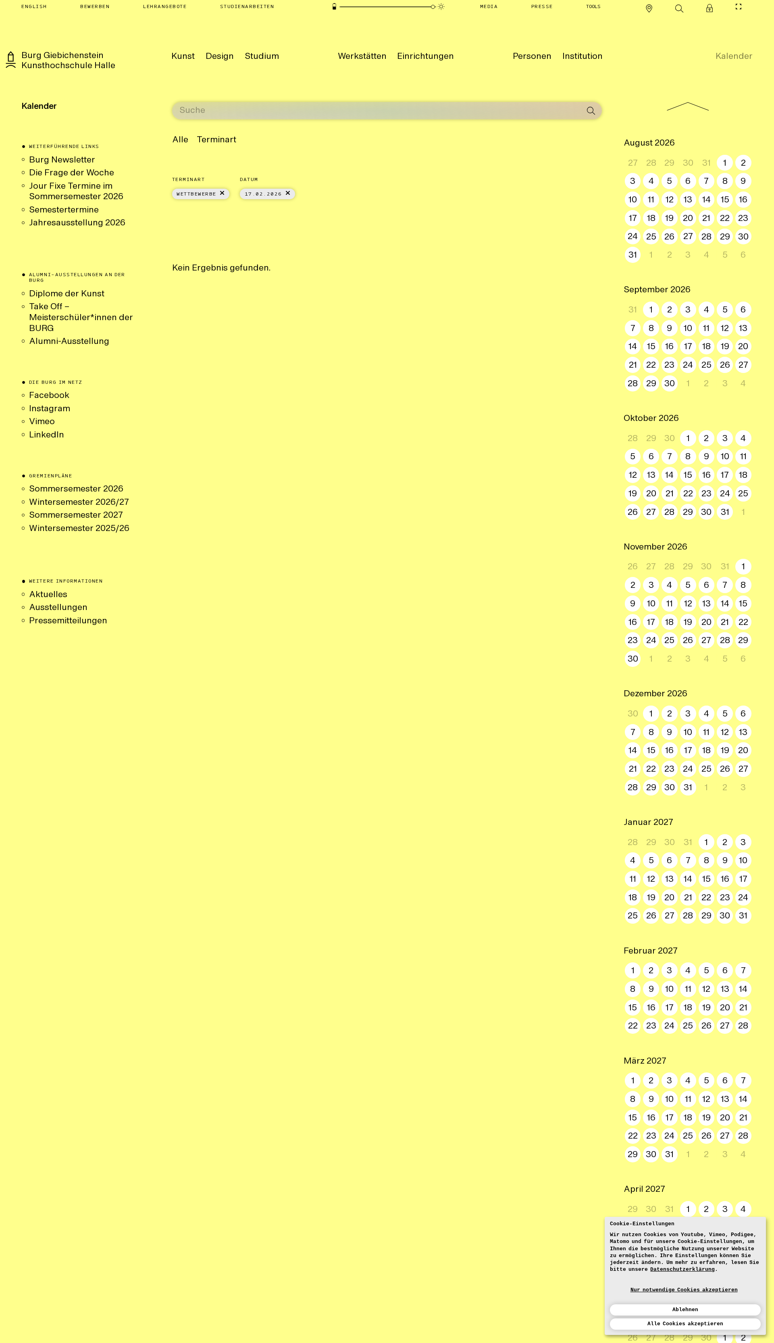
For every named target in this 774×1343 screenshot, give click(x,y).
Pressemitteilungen (68, 621)
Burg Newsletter (62, 160)
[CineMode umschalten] (738, 7)
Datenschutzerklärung (682, 1269)
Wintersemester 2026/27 (79, 502)
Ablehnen (685, 1310)
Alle (180, 140)
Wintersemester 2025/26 (79, 529)
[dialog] (685, 1276)
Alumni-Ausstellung (70, 341)
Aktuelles (48, 595)
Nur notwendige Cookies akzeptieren (684, 1290)
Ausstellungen (58, 608)
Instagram (49, 409)
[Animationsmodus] (441, 6)
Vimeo (42, 422)
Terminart (216, 140)
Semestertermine (64, 210)
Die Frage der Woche (71, 173)
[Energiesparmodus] (334, 6)
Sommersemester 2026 (76, 489)
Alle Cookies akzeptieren (685, 1324)
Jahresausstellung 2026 (77, 223)
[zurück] (688, 106)
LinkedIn (46, 435)
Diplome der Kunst (66, 294)
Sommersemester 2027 (76, 515)
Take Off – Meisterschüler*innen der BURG (81, 318)
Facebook (49, 395)
